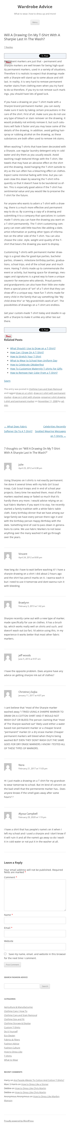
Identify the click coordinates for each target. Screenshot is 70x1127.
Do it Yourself (11, 1031)
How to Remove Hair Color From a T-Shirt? (34, 372)
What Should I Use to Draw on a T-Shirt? (33, 348)
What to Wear (11, 1059)
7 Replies (8, 47)
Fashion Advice (11, 1043)
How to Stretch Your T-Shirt (25, 356)
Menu (35, 22)
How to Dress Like (13, 1051)
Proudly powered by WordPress (19, 1120)
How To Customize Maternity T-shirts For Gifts (36, 368)
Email (8, 927)
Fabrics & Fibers (12, 1039)
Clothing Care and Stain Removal (45, 389)
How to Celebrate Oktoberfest (27, 364)
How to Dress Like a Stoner (34, 1084)
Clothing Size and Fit (14, 1019)
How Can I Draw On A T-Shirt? (27, 352)
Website (8, 941)
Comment (10, 877)
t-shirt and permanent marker (19, 401)
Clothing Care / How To (15, 1011)
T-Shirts (8, 1055)
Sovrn (7, 380)
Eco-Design (9, 1035)
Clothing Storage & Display (17, 1023)
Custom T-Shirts (12, 1027)
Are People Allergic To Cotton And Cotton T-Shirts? (39, 1080)
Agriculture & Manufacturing (18, 1007)
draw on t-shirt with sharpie (26, 397)
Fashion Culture (12, 1047)
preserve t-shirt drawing (53, 397)
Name (8, 914)
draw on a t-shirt (24, 393)
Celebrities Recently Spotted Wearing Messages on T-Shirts (50, 431)
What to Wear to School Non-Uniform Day (33, 360)
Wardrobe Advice (35, 6)
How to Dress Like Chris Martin (30, 1088)
